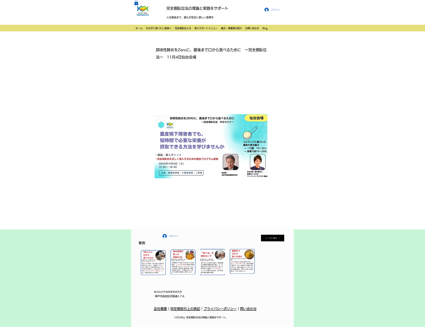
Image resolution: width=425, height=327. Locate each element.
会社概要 (160, 308)
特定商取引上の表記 (185, 308)
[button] (136, 2)
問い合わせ (248, 308)
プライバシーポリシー (220, 308)
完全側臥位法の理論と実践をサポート (197, 8)
